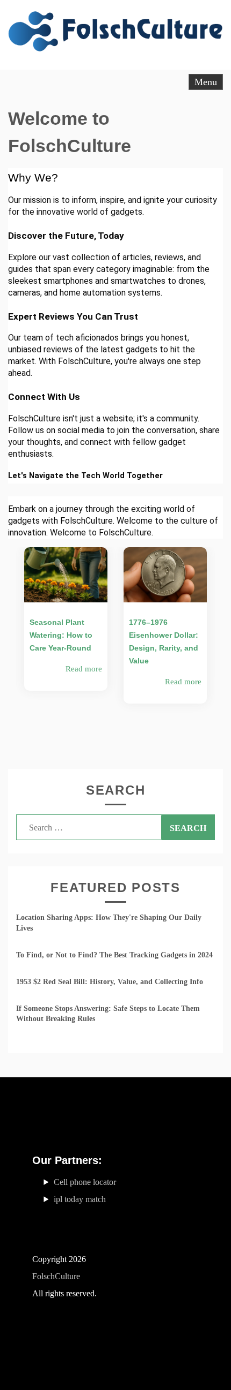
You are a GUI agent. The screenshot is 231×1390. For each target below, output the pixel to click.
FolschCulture (56, 1276)
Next (223, 650)
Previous (8, 650)
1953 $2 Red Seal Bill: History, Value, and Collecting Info (109, 982)
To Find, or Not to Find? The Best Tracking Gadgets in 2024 (114, 955)
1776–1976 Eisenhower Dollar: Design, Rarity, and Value (163, 641)
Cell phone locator (85, 1182)
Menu (205, 82)
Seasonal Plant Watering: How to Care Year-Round (61, 635)
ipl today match (80, 1199)
